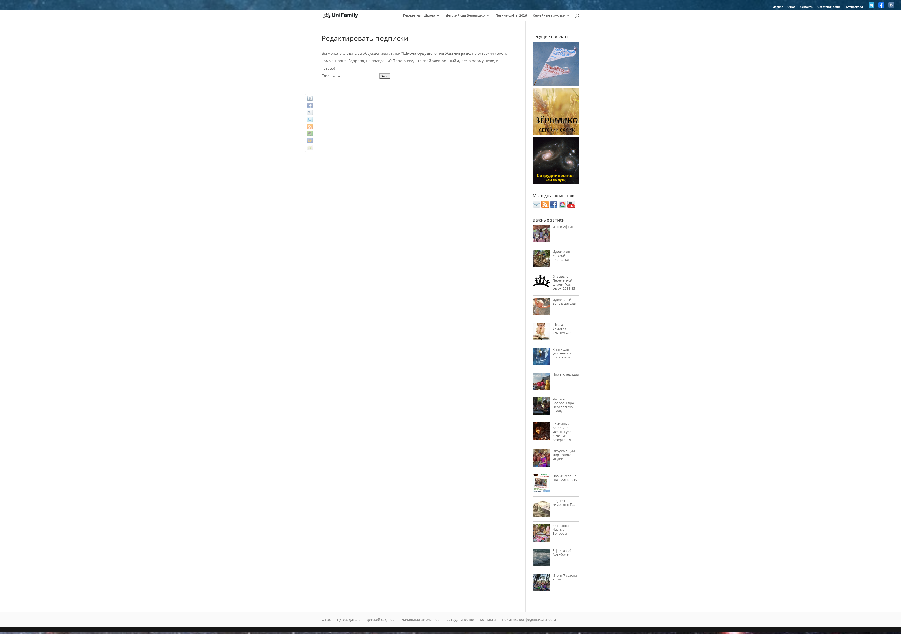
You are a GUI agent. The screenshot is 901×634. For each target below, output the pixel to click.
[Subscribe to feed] (310, 126)
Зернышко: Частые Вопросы (561, 529)
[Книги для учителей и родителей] (541, 358)
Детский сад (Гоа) (381, 619)
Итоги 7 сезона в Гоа (565, 577)
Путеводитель (854, 7)
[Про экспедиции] (541, 382)
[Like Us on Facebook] (881, 6)
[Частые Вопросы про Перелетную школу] (541, 407)
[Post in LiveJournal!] (310, 112)
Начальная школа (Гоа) (420, 619)
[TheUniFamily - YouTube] (571, 206)
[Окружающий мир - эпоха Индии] (541, 459)
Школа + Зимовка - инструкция (562, 328)
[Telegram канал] (871, 6)
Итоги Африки (564, 226)
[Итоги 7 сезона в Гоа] (541, 584)
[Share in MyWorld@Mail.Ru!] (310, 140)
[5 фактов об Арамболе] (541, 559)
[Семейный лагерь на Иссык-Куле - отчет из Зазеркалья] (541, 432)
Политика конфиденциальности (529, 619)
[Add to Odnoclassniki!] (310, 147)
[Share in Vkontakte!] (310, 98)
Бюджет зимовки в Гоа (564, 503)
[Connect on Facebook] (553, 206)
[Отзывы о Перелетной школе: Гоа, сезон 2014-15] (541, 282)
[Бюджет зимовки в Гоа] (541, 509)
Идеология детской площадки (561, 255)
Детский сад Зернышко (465, 16)
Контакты (806, 7)
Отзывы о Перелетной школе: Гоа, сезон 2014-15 (564, 282)
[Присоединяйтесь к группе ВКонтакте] (891, 6)
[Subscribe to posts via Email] (536, 206)
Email (326, 75)
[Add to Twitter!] (310, 119)
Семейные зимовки (549, 16)
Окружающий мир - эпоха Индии (564, 455)
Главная (777, 7)
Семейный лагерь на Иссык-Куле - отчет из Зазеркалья (563, 432)
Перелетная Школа (419, 16)
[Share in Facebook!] (310, 105)
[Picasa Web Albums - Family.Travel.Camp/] (562, 206)
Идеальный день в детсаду (564, 301)
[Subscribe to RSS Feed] (545, 206)
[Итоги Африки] (541, 235)
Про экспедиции (566, 374)
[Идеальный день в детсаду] (541, 308)
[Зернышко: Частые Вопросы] (541, 534)
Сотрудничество (828, 7)
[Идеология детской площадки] (541, 260)
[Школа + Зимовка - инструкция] (541, 333)
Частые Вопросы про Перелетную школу (563, 405)
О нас (791, 7)
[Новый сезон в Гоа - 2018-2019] (541, 484)
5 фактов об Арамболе (562, 552)
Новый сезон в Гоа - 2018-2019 (565, 478)
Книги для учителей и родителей (562, 353)
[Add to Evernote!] (310, 133)
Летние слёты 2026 (511, 16)
